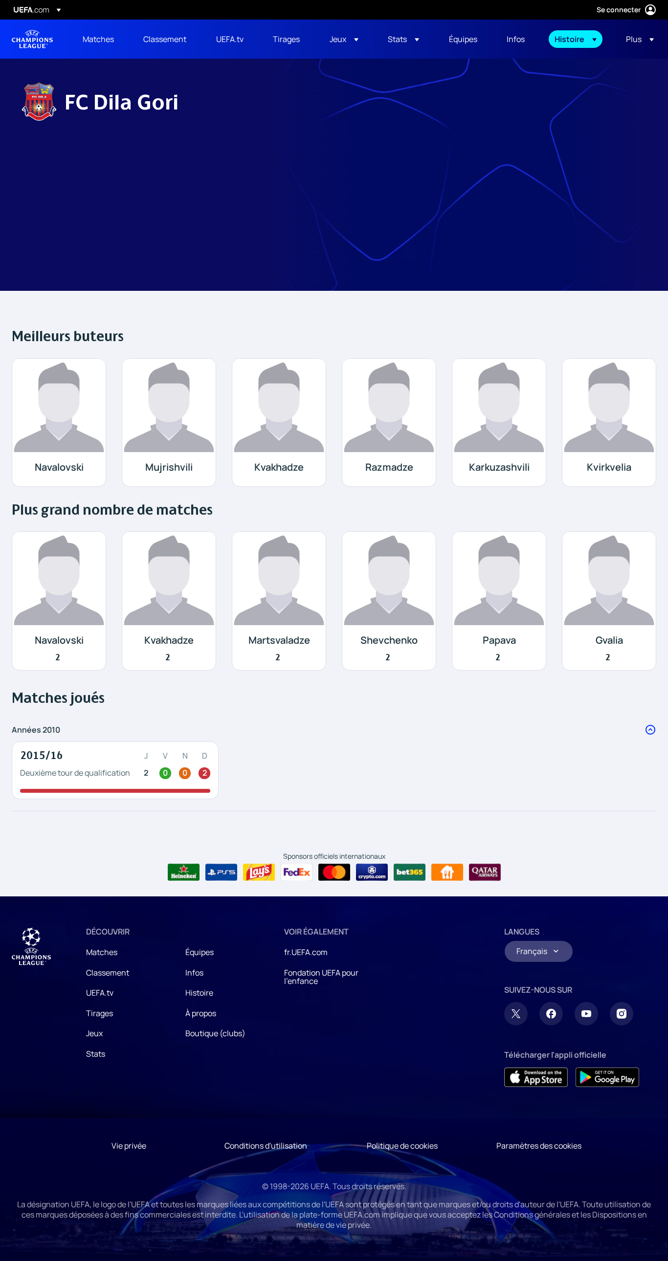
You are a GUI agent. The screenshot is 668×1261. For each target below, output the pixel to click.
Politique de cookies (402, 1145)
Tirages (99, 1013)
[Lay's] (259, 872)
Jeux (94, 1033)
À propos (200, 1013)
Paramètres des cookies (538, 1145)
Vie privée (128, 1145)
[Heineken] (184, 872)
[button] (344, 39)
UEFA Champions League (32, 39)
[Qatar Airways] (485, 872)
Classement (107, 972)
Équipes (199, 952)
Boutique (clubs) (215, 1033)
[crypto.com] (372, 872)
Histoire (199, 992)
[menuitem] (100, 39)
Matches (101, 952)
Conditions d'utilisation (265, 1145)
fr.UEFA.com (306, 952)
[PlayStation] (221, 872)
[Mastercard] (334, 872)
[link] (98, 39)
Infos (194, 972)
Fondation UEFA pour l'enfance (321, 977)
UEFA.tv (99, 992)
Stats (95, 1053)
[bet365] (409, 872)
